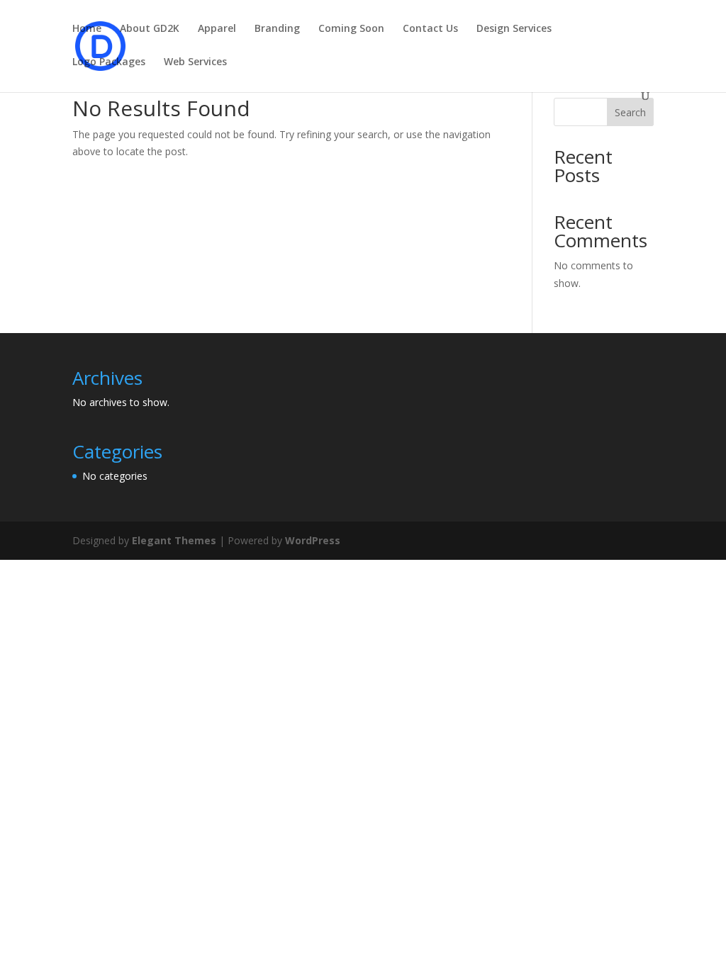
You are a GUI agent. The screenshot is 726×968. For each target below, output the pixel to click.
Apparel (217, 29)
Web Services (195, 62)
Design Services (514, 29)
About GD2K (149, 29)
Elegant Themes (174, 540)
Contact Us (430, 29)
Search (630, 112)
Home (86, 29)
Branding (277, 29)
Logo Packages (108, 62)
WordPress (312, 540)
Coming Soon (351, 29)
